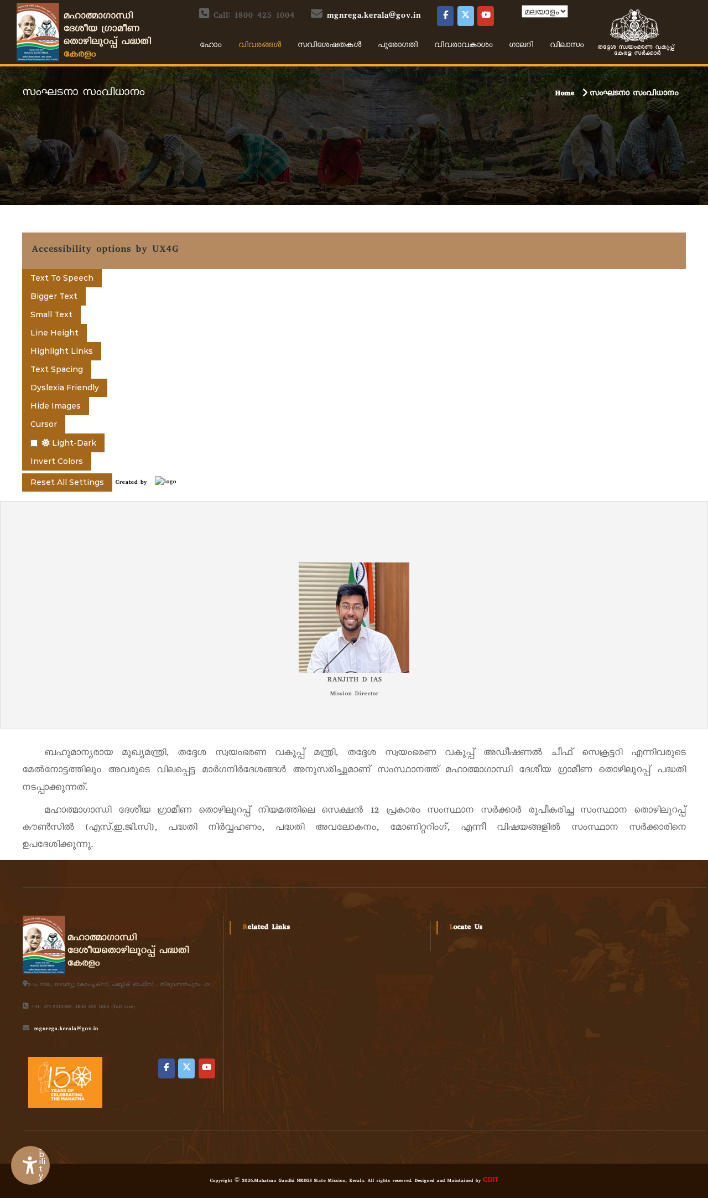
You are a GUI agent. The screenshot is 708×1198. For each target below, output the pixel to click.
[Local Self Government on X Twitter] (465, 16)
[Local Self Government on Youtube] (485, 16)
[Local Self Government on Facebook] (445, 16)
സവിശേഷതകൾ (329, 46)
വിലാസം (567, 46)
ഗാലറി (521, 46)
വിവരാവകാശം (463, 46)
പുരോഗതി (398, 46)
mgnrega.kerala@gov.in (373, 16)
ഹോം (211, 46)
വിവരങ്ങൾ (259, 46)
